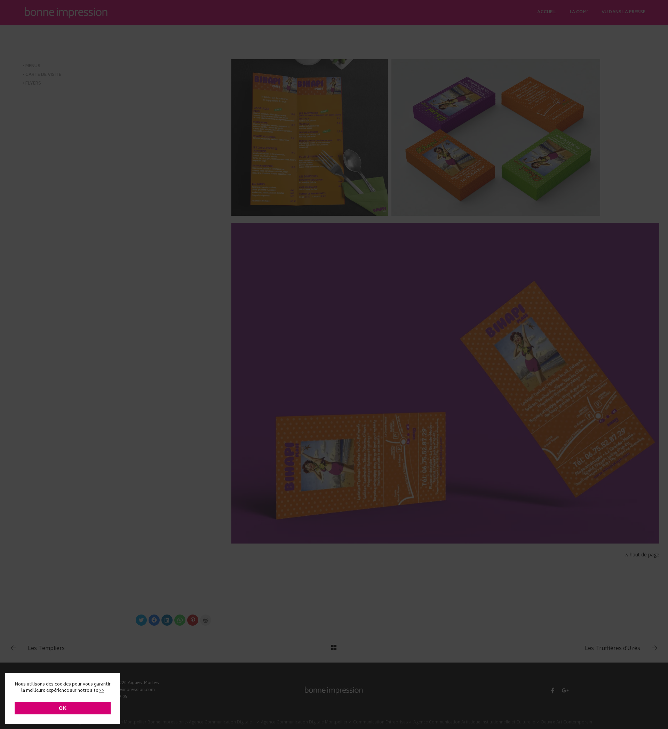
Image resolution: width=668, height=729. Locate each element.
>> (101, 691)
